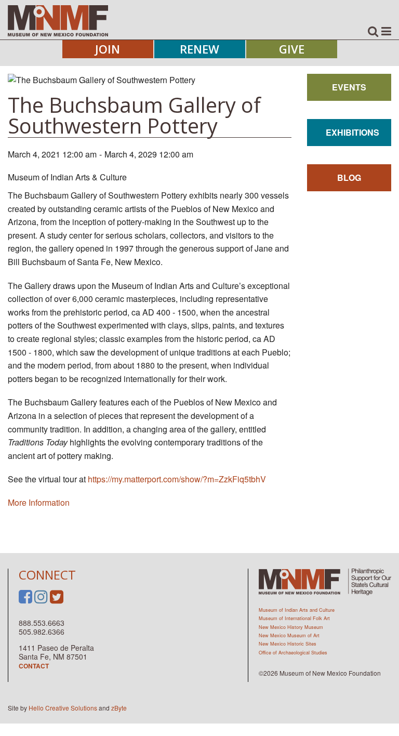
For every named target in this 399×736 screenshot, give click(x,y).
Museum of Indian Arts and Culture (297, 610)
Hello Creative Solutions (63, 707)
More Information (39, 502)
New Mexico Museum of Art (289, 635)
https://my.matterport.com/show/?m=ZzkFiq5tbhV (177, 479)
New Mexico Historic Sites (287, 643)
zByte (119, 707)
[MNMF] (58, 20)
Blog (349, 177)
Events (349, 87)
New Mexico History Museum (291, 627)
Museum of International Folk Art (294, 618)
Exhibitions (352, 132)
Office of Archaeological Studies (293, 652)
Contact (34, 666)
